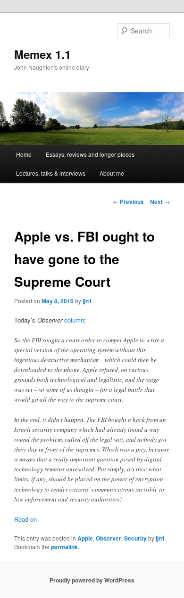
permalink (64, 546)
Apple (85, 538)
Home (24, 154)
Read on (25, 519)
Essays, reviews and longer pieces (90, 154)
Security (135, 538)
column (74, 319)
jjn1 (87, 301)
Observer (108, 538)
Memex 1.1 (42, 54)
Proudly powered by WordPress (92, 580)
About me (112, 173)
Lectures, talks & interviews (50, 173)
